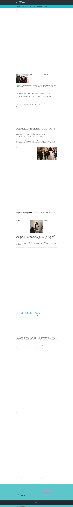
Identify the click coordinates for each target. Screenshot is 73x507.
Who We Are (24, 6)
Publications (54, 1)
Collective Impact (32, 6)
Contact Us (45, 6)
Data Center (39, 6)
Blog (50, 1)
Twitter (47, 1)
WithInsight (30, 212)
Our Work (18, 6)
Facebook (43, 1)
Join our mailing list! (47, 492)
